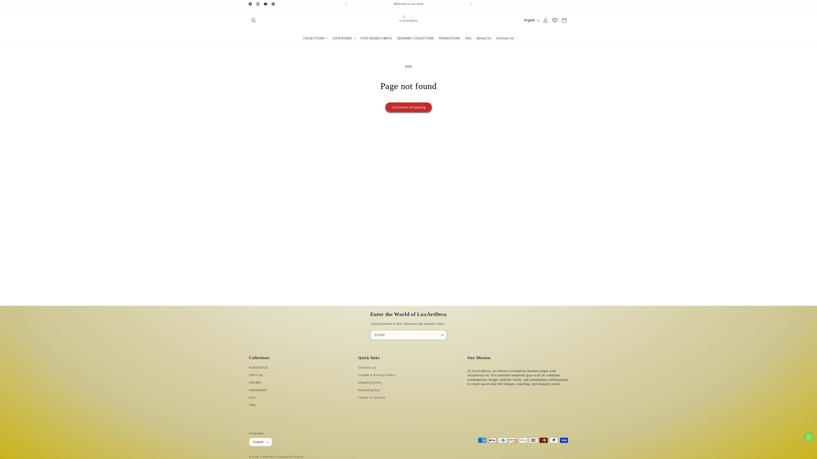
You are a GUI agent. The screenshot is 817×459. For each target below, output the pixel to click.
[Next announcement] (471, 4)
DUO (252, 397)
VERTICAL (256, 375)
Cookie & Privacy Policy (376, 375)
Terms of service (371, 397)
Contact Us (367, 368)
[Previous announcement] (346, 4)
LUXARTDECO (268, 457)
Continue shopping (409, 107)
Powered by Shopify (290, 457)
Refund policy (369, 390)
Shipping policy (370, 382)
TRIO (252, 405)
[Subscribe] (442, 335)
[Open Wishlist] (555, 20)
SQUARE (255, 382)
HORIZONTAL (258, 368)
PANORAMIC (258, 390)
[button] (253, 20)
